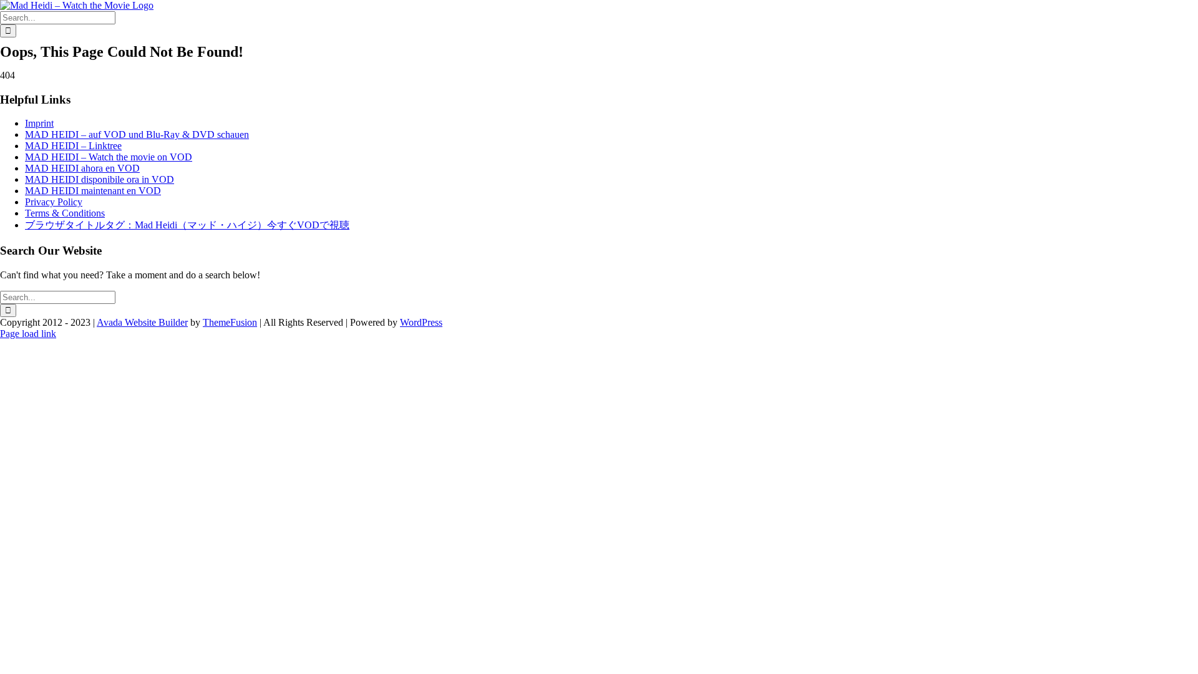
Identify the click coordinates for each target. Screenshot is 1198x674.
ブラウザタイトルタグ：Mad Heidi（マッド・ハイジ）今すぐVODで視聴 (187, 225)
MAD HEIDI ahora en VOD (82, 168)
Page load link (28, 333)
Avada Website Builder (142, 322)
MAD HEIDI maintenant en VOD (93, 190)
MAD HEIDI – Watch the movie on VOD (108, 157)
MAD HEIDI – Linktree (73, 145)
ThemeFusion (230, 322)
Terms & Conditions (65, 213)
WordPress (421, 322)
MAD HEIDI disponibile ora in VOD (99, 179)
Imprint (39, 123)
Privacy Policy (53, 202)
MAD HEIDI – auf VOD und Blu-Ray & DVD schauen (137, 134)
